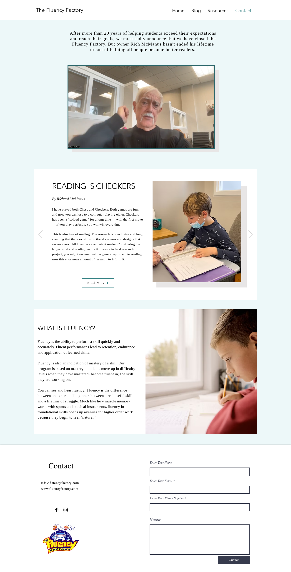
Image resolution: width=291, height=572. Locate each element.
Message (155, 519)
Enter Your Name (161, 462)
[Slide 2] (146, 293)
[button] (208, 143)
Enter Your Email (161, 480)
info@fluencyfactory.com (60, 482)
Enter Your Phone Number (167, 498)
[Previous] (40, 234)
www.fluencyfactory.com (59, 488)
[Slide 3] (151, 293)
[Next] (250, 234)
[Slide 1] (140, 293)
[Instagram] (65, 510)
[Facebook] (56, 510)
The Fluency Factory (59, 10)
